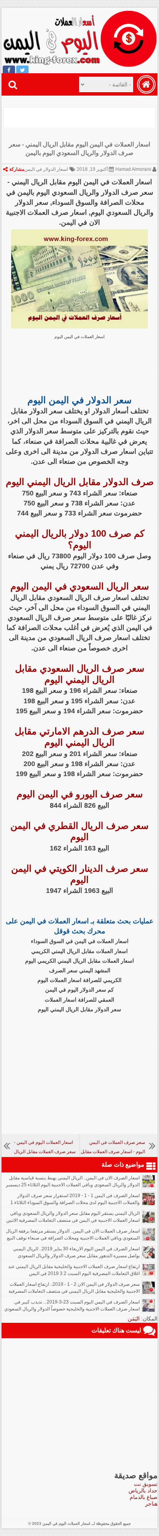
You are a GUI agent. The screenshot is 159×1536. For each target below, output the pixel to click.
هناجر (151, 1504)
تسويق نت (145, 1484)
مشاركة (16, 169)
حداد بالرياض (143, 1490)
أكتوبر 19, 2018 (92, 169)
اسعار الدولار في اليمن (46, 169)
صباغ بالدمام (143, 1497)
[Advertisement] (78, 116)
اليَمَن (134, 1318)
